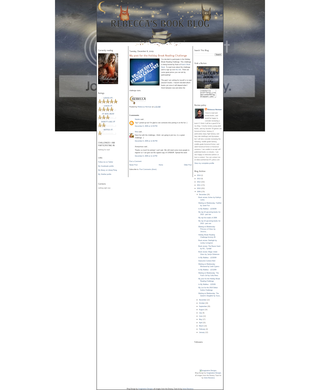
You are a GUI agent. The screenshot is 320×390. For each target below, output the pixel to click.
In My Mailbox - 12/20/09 (207, 257)
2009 (199, 192)
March (201, 326)
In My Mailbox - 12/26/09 (207, 209)
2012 (199, 182)
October (202, 303)
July (200, 313)
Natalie (137, 119)
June (201, 316)
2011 (199, 185)
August (202, 310)
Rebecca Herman (145, 107)
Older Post (188, 165)
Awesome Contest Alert (206, 261)
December (203, 194)
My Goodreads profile (106, 166)
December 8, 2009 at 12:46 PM (146, 141)
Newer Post (133, 165)
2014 (199, 175)
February (202, 329)
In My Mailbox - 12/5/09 (207, 284)
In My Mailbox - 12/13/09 (207, 270)
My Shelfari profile (104, 174)
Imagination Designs (213, 373)
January (202, 332)
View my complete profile (204, 163)
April (201, 323)
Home (161, 165)
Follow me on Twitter (105, 162)
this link (178, 70)
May (201, 319)
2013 (199, 179)
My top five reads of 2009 (207, 218)
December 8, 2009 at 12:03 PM (146, 126)
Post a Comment (135, 161)
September (203, 306)
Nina (136, 132)
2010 (199, 188)
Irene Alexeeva (209, 378)
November (203, 300)
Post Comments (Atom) (147, 169)
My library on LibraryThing (107, 170)
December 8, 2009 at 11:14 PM (146, 156)
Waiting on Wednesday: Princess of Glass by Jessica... (207, 229)
